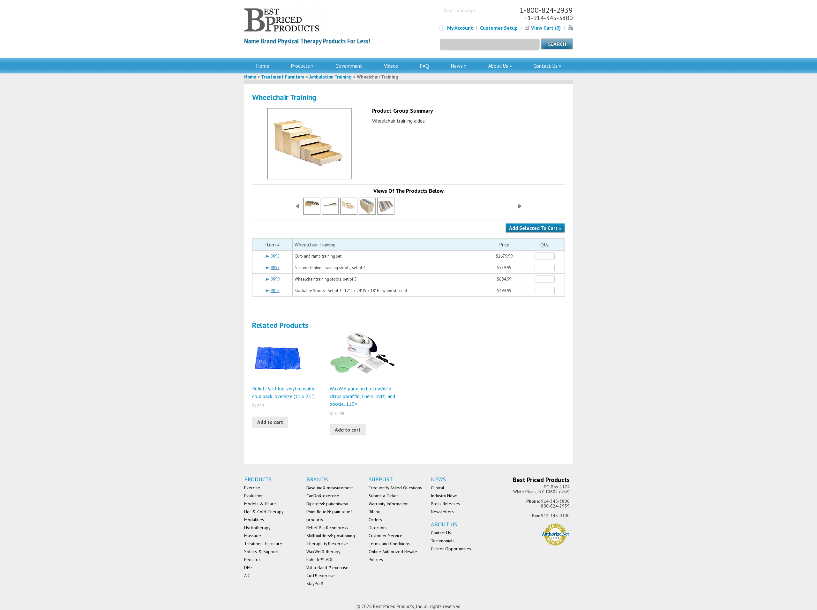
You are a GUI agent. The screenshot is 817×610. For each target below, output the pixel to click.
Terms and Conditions (389, 543)
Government (348, 66)
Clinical (437, 488)
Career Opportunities (451, 549)
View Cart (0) (545, 28)
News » (459, 66)
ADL (248, 575)
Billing (374, 512)
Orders (375, 520)
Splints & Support (261, 551)
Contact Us (441, 533)
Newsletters (442, 512)
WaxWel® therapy (323, 551)
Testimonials (442, 541)
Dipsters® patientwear (327, 504)
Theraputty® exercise (327, 543)
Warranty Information (388, 504)
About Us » (500, 66)
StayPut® (315, 583)
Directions (378, 528)
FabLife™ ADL (320, 559)
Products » (302, 66)
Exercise (252, 488)
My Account (460, 28)
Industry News (444, 496)
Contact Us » (547, 66)
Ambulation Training (330, 77)
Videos (391, 66)
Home (262, 66)
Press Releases (445, 504)
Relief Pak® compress (327, 528)
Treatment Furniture (282, 77)
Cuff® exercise (320, 575)
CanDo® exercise (322, 496)
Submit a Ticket (383, 496)
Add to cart (270, 422)
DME (248, 567)
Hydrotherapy (257, 528)
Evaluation (254, 496)
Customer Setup (499, 28)
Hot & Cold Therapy (264, 512)
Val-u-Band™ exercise (327, 567)
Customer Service (385, 535)
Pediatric (252, 559)
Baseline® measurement (329, 488)
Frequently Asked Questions (395, 488)
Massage (252, 535)
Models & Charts (260, 504)
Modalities (254, 520)
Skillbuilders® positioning (330, 535)
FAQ (424, 66)
